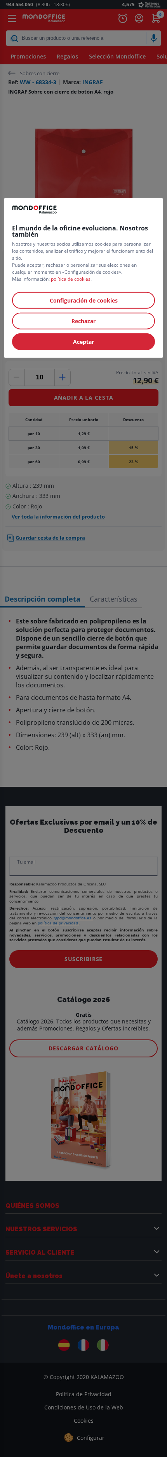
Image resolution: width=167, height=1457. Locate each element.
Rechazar (83, 320)
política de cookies (70, 278)
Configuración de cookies (84, 300)
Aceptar (83, 341)
